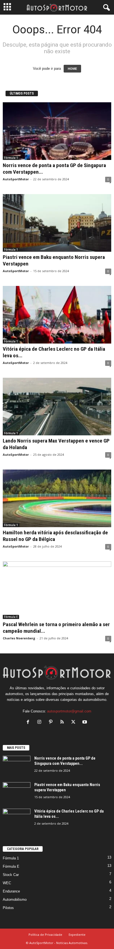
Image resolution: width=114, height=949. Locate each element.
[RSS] (63, 722)
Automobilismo (15, 899)
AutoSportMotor (16, 179)
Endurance (11, 891)
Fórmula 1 (11, 158)
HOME (72, 68)
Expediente (77, 934)
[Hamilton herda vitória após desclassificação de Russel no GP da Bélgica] (57, 498)
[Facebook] (29, 722)
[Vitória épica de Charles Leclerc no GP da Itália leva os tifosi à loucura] (57, 315)
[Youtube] (85, 722)
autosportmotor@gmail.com (69, 711)
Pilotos (8, 908)
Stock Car (11, 875)
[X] (74, 722)
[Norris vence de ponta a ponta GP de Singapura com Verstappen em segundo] (57, 131)
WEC (7, 883)
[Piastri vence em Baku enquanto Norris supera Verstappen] (57, 223)
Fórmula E (11, 617)
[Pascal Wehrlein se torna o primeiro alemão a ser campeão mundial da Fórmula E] (57, 590)
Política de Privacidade (45, 934)
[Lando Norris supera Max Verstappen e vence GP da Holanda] (57, 406)
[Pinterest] (52, 722)
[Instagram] (40, 722)
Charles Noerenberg (19, 638)
